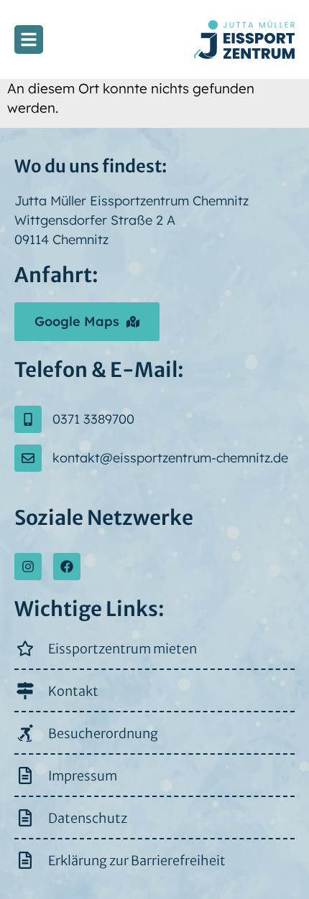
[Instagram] (28, 566)
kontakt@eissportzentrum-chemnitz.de (170, 458)
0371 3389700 (93, 419)
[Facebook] (66, 566)
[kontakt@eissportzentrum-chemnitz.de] (28, 458)
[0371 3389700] (28, 419)
